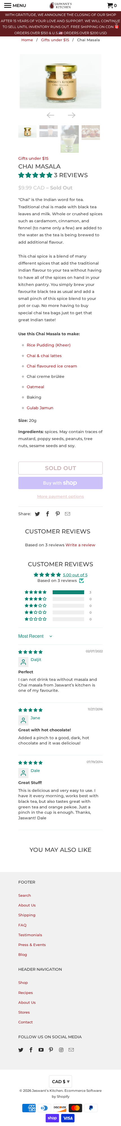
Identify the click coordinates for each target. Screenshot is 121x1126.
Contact (25, 1022)
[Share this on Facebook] (46, 514)
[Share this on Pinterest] (56, 514)
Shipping (26, 915)
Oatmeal (35, 386)
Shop (23, 982)
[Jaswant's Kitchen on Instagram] (62, 1050)
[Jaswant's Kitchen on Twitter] (21, 1050)
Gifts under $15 (55, 40)
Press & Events (32, 944)
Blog (22, 954)
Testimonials (30, 935)
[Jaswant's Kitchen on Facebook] (31, 1050)
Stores (24, 1012)
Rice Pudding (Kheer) (49, 345)
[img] (30, 652)
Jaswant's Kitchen (47, 1090)
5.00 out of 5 (75, 574)
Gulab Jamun (40, 407)
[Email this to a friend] (66, 514)
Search (24, 895)
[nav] (15, 5)
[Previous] (50, 114)
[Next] (71, 114)
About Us (27, 905)
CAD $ (61, 1081)
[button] (36, 175)
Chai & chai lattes (44, 355)
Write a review (80, 544)
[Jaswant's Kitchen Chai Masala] (60, 81)
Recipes (25, 992)
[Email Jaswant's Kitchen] (72, 1050)
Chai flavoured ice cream (52, 366)
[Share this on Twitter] (36, 514)
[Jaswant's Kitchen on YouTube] (42, 1050)
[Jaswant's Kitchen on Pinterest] (51, 1050)
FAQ (22, 925)
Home (27, 40)
